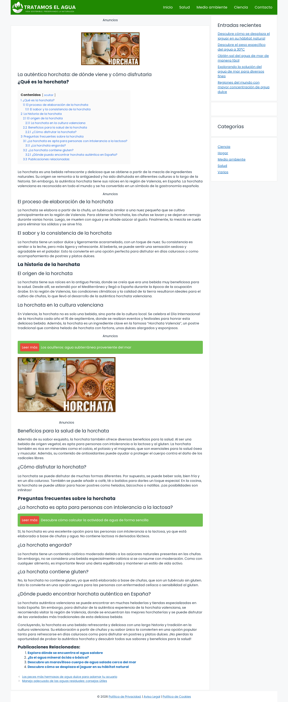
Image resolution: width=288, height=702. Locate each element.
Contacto (263, 7)
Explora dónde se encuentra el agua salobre (65, 652)
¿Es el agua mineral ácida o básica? (58, 657)
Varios (223, 172)
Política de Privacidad (125, 696)
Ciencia (241, 7)
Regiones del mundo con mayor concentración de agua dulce (244, 87)
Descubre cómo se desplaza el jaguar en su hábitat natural (78, 666)
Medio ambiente (211, 7)
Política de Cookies (177, 696)
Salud (184, 7)
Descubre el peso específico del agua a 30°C (242, 47)
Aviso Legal (152, 696)
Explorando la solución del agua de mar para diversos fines (241, 71)
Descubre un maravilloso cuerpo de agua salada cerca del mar (82, 662)
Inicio (168, 7)
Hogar (223, 153)
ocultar (49, 95)
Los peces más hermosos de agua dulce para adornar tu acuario (69, 677)
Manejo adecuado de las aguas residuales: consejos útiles (64, 681)
